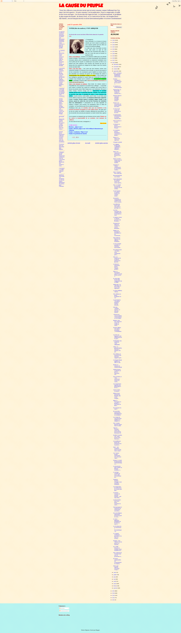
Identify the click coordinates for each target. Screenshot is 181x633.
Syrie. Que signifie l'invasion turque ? (116, 567)
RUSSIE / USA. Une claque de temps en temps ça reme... (117, 323)
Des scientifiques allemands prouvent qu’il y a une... (117, 514)
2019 (113, 56)
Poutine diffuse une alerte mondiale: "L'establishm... (117, 330)
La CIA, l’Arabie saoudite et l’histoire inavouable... (117, 245)
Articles (62, 608)
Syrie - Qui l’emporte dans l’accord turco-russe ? (117, 448)
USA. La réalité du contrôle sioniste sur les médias (117, 186)
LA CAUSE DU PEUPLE (81, 6)
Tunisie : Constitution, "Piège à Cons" (78, 132)
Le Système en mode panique (117, 87)
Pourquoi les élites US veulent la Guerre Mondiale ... (116, 226)
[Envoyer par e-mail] (72, 137)
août (115, 572)
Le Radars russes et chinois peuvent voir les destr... (117, 219)
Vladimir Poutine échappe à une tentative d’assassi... (117, 482)
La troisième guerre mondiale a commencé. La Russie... (117, 133)
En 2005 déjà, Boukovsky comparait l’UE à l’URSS (117, 280)
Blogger (98, 630)
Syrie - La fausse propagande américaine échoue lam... (117, 74)
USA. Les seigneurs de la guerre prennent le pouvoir (117, 259)
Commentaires (64, 610)
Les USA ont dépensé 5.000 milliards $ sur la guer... (117, 336)
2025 (113, 42)
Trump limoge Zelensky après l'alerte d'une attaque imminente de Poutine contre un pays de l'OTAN (61, 106)
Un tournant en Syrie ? (117, 408)
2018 (113, 58)
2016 (113, 62)
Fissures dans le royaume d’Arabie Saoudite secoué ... (117, 98)
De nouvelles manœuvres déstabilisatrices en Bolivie (117, 413)
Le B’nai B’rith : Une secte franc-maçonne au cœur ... (117, 502)
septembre (116, 71)
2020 (113, 53)
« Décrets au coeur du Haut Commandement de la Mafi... (117, 316)
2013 (113, 595)
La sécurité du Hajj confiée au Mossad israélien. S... (117, 468)
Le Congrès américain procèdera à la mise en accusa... (117, 536)
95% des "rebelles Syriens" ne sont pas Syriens (116, 310)
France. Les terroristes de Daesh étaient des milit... (117, 104)
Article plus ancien (101, 143)
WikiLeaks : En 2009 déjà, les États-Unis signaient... (117, 286)
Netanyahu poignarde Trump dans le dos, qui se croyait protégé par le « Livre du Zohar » (61, 123)
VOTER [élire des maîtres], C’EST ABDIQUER (117, 342)
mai (115, 579)
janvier (116, 588)
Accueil (87, 143)
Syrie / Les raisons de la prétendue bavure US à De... (117, 154)
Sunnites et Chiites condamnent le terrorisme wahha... (117, 167)
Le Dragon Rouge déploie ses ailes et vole (117, 361)
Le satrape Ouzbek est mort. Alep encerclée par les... (117, 475)
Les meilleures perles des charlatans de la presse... (117, 443)
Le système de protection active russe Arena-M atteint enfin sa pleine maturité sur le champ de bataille (62, 58)
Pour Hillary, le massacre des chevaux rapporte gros (117, 355)
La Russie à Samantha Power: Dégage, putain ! (116, 267)
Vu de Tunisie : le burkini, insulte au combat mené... (117, 193)
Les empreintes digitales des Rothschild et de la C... (117, 385)
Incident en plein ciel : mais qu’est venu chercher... (117, 437)
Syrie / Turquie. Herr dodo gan (117, 172)
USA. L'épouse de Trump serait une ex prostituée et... (117, 554)
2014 (113, 593)
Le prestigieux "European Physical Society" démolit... (117, 302)
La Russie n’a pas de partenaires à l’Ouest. (117, 126)
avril (115, 581)
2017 (113, 60)
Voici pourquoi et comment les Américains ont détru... (117, 509)
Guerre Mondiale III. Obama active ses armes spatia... (117, 180)
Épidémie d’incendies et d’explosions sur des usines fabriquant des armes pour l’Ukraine (62, 180)
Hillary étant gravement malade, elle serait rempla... (117, 396)
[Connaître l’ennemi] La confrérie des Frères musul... (117, 200)
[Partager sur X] (75, 137)
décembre (116, 64)
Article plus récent (74, 143)
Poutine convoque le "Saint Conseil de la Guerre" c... (117, 81)
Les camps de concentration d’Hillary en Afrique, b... (117, 419)
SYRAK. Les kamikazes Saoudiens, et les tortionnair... (117, 233)
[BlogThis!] (74, 137)
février (115, 586)
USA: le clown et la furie (117, 121)
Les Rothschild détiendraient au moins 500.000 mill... (117, 116)
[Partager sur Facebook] (76, 137)
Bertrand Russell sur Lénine (117, 176)
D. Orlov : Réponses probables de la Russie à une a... (117, 521)
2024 (113, 44)
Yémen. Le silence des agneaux (116, 139)
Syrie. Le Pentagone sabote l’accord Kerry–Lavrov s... (117, 274)
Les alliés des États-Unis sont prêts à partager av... (117, 206)
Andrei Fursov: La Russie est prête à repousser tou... (117, 372)
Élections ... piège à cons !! (75, 127)
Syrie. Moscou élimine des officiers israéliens (116, 239)
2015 (113, 591)
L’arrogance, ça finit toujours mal (62, 170)
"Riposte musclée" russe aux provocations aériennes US (117, 430)
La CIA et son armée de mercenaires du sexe (117, 110)
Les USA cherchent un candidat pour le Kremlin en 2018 (117, 212)
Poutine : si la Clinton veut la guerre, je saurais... (117, 542)
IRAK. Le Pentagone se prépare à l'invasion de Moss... (117, 403)
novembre (116, 66)
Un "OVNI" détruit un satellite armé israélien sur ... (117, 548)
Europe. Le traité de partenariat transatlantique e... (117, 462)
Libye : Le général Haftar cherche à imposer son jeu (117, 349)
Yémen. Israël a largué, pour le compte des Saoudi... (117, 160)
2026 (113, 40)
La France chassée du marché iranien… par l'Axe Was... (117, 495)
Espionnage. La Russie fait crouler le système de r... (117, 91)
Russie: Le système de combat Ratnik (117, 366)
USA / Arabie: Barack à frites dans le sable (117, 424)
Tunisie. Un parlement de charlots (78, 133)
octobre (116, 69)
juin (115, 577)
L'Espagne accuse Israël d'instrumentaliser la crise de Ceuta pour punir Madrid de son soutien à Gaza (62, 158)
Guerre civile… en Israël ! (117, 390)
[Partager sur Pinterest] (78, 137)
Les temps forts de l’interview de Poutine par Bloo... (117, 488)
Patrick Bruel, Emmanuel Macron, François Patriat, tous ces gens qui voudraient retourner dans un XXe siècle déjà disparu (61, 140)
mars (115, 583)
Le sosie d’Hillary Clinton (117, 291)
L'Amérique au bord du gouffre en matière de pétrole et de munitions (62, 92)
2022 (113, 49)
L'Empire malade (117, 142)
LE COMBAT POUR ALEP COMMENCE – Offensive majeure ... (117, 147)
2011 (113, 600)
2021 (113, 51)
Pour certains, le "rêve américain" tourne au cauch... (117, 379)
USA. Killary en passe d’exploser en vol (117, 295)
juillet (115, 574)
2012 (113, 597)
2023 (113, 47)
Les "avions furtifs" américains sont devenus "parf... (117, 455)
